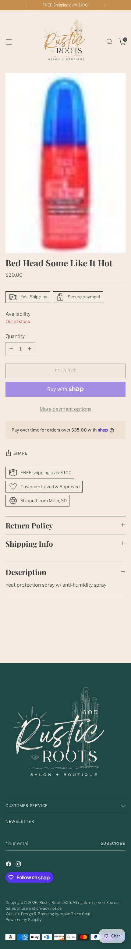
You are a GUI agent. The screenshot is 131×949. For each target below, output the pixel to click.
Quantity (15, 336)
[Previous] (26, 5)
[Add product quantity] (29, 349)
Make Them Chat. (75, 914)
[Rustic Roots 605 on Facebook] (9, 865)
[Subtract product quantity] (11, 349)
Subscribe (113, 843)
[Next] (105, 5)
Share (20, 453)
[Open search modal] (109, 42)
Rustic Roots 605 (55, 902)
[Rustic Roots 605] (65, 42)
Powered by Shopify (23, 919)
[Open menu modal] (8, 42)
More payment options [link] (65, 409)
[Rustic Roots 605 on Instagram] (19, 865)
